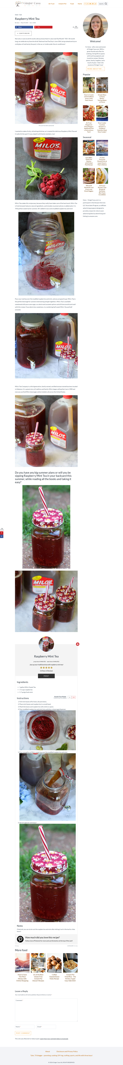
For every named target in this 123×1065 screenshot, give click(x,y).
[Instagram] (87, 4)
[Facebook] (85, 4)
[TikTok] (95, 4)
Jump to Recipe (24, 33)
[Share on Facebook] (1, 536)
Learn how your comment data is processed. (54, 1039)
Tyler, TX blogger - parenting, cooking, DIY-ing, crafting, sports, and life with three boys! (61, 1055)
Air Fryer (52, 4)
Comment (19, 1000)
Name (18, 1027)
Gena (18, 22)
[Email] (90, 4)
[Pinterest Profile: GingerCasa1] (21, 939)
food (20, 14)
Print (46, 676)
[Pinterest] (93, 4)
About (47, 1051)
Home (80, 4)
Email (39, 1027)
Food (72, 4)
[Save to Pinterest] (1, 533)
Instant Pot (62, 4)
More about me (94, 69)
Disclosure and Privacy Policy (67, 1051)
